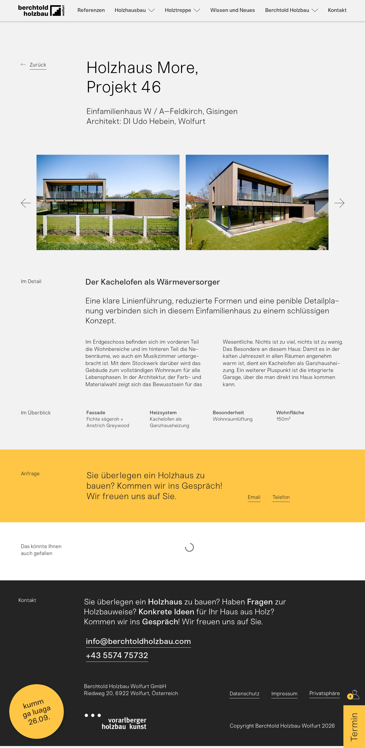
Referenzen (91, 10)
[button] (44, 203)
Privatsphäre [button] (324, 693)
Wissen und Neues (232, 10)
